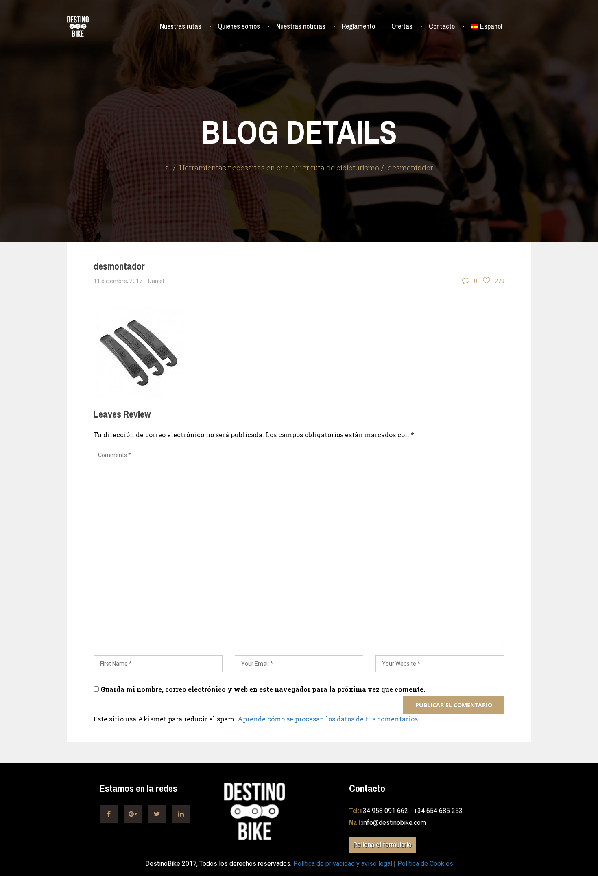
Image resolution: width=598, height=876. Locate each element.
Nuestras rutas (180, 26)
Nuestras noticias (300, 26)
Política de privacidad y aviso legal (342, 863)
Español (491, 26)
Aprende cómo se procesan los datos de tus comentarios (328, 719)
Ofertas (401, 26)
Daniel (156, 281)
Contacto (442, 26)
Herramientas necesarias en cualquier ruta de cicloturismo (279, 167)
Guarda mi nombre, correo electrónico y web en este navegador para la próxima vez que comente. (262, 689)
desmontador (119, 265)
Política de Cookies (425, 863)
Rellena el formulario (382, 845)
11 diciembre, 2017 (118, 281)
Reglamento (358, 26)
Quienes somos (239, 26)
